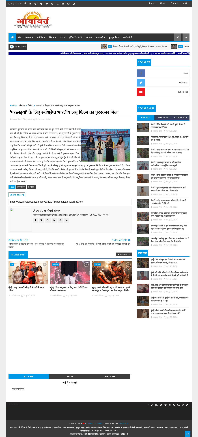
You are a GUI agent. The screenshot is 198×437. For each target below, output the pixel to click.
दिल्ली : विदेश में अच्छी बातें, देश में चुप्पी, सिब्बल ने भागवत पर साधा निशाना (131, 46)
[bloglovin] (46, 3)
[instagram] (68, 3)
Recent (145, 117)
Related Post (18, 254)
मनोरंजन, (42, 119)
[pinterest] (41, 3)
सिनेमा (30, 105)
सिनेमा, (48, 119)
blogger (28, 376)
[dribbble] (52, 3)
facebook (110, 376)
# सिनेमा (31, 186)
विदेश (172, 46)
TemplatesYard (95, 423)
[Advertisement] (133, 19)
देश (101, 46)
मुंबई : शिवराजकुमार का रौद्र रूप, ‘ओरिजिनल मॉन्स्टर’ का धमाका (69, 289)
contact (174, 3)
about (163, 3)
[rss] (57, 3)
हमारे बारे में (127, 37)
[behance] (63, 3)
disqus (69, 376)
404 (185, 3)
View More (125, 254)
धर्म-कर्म (89, 37)
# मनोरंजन (21, 186)
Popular (163, 117)
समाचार (28, 37)
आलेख (62, 37)
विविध (51, 37)
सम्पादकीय (100, 37)
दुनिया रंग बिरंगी (75, 37)
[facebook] (25, 3)
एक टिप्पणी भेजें (18, 388)
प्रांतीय (40, 37)
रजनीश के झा (123, 423)
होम (19, 37)
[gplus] (36, 3)
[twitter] (30, 3)
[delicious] (73, 3)
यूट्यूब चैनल (114, 37)
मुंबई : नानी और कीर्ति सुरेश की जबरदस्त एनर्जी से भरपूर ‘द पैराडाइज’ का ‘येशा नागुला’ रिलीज (111, 289)
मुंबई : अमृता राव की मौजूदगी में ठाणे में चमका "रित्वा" (26, 289)
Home (152, 3)
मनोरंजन (22, 105)
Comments (180, 117)
